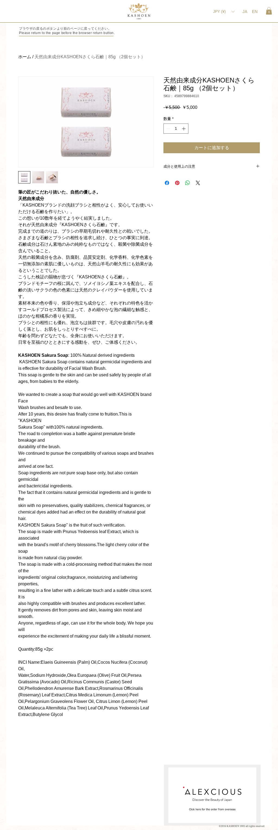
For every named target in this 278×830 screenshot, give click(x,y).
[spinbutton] (176, 128)
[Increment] (184, 128)
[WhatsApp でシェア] (187, 183)
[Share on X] (198, 183)
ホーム (24, 56)
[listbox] (224, 11)
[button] (269, 10)
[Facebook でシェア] (167, 183)
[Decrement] (167, 128)
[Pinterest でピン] (177, 183)
